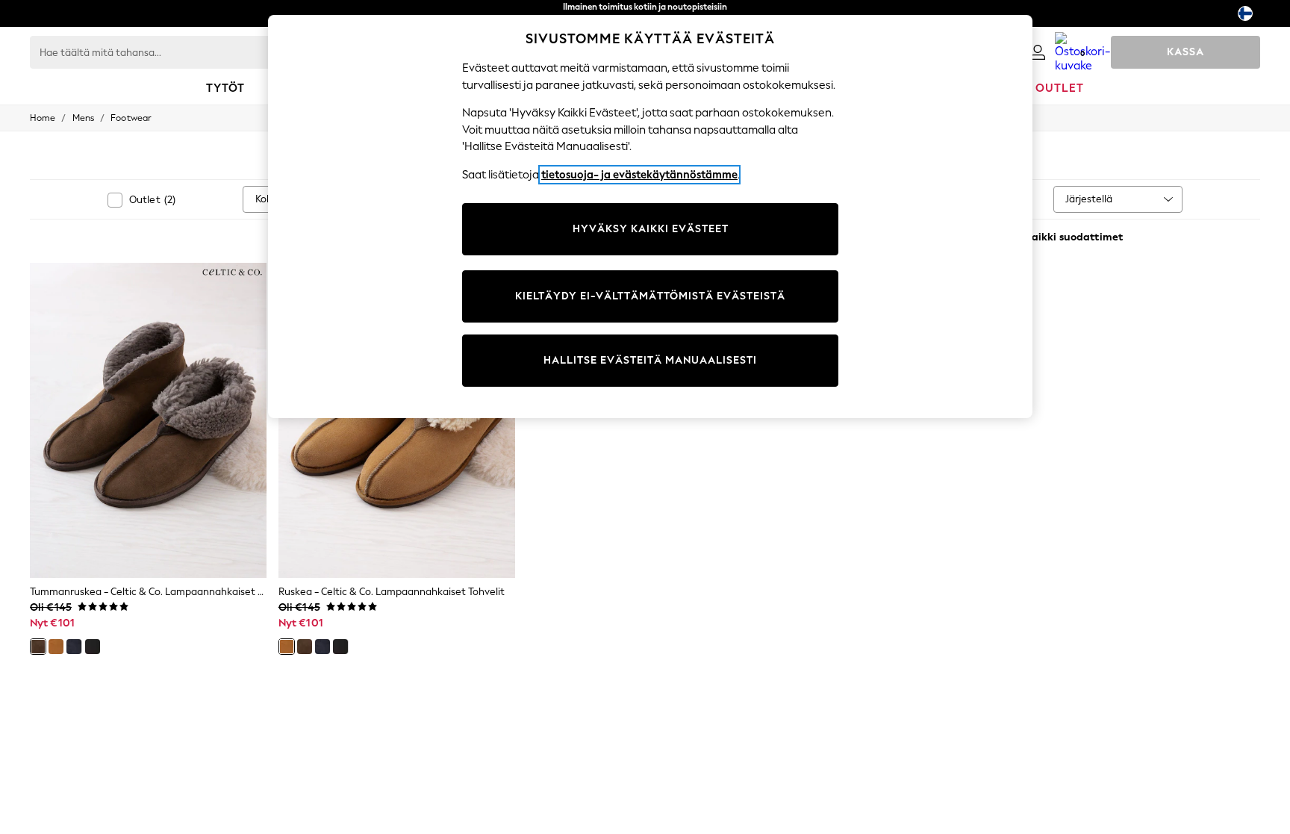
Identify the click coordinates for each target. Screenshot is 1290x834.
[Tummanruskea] (38, 646)
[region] (650, 216)
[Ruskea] (56, 646)
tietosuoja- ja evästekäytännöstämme (639, 174)
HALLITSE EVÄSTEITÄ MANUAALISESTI (650, 360)
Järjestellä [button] (1088, 199)
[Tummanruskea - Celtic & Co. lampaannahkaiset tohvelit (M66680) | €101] (148, 420)
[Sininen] (73, 646)
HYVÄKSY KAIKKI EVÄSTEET (651, 228)
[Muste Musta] (92, 646)
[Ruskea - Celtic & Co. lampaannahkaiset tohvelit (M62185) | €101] (396, 420)
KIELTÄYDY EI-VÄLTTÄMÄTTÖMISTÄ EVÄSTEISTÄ (650, 296)
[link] (1037, 52)
